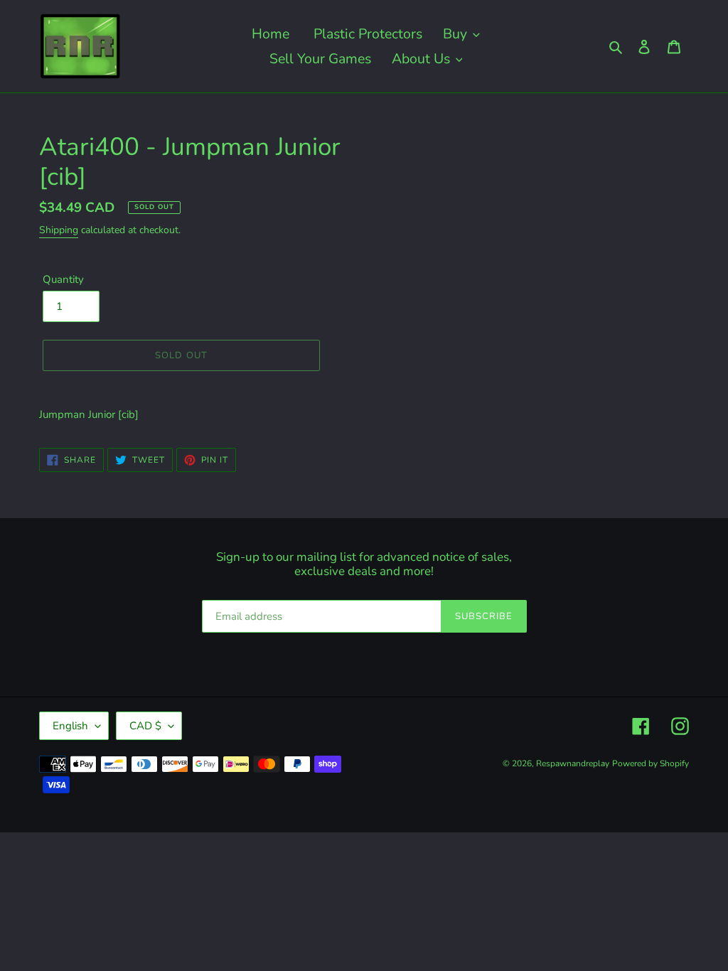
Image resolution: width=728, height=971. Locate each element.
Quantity (63, 279)
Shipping (58, 230)
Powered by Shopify (650, 763)
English (70, 726)
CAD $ (145, 726)
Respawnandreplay (572, 763)
